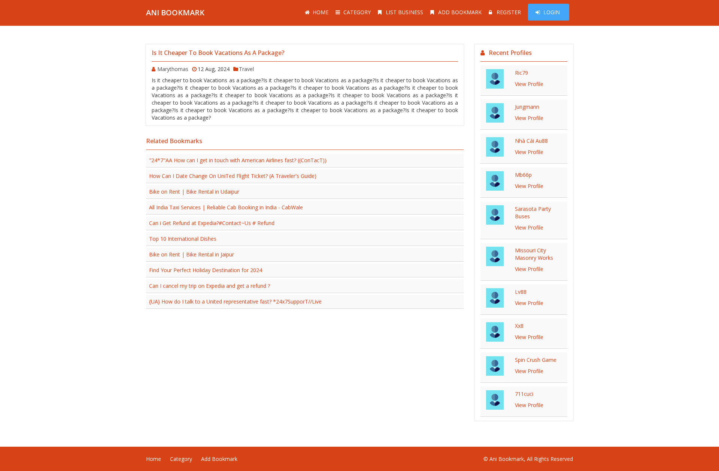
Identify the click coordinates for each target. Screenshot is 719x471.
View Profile (529, 83)
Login (551, 12)
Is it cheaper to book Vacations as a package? (218, 53)
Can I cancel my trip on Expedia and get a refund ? (209, 285)
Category (357, 12)
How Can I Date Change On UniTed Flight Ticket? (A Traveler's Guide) (232, 175)
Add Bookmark (460, 12)
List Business (404, 12)
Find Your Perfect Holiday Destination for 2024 (205, 270)
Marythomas (172, 69)
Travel (246, 69)
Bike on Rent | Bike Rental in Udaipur (194, 191)
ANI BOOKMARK (175, 12)
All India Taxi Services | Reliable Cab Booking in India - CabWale (226, 207)
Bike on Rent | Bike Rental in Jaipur (191, 254)
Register (509, 12)
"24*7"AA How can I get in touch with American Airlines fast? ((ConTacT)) (238, 160)
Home (320, 12)
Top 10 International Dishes (182, 238)
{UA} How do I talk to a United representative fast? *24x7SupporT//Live (235, 301)
